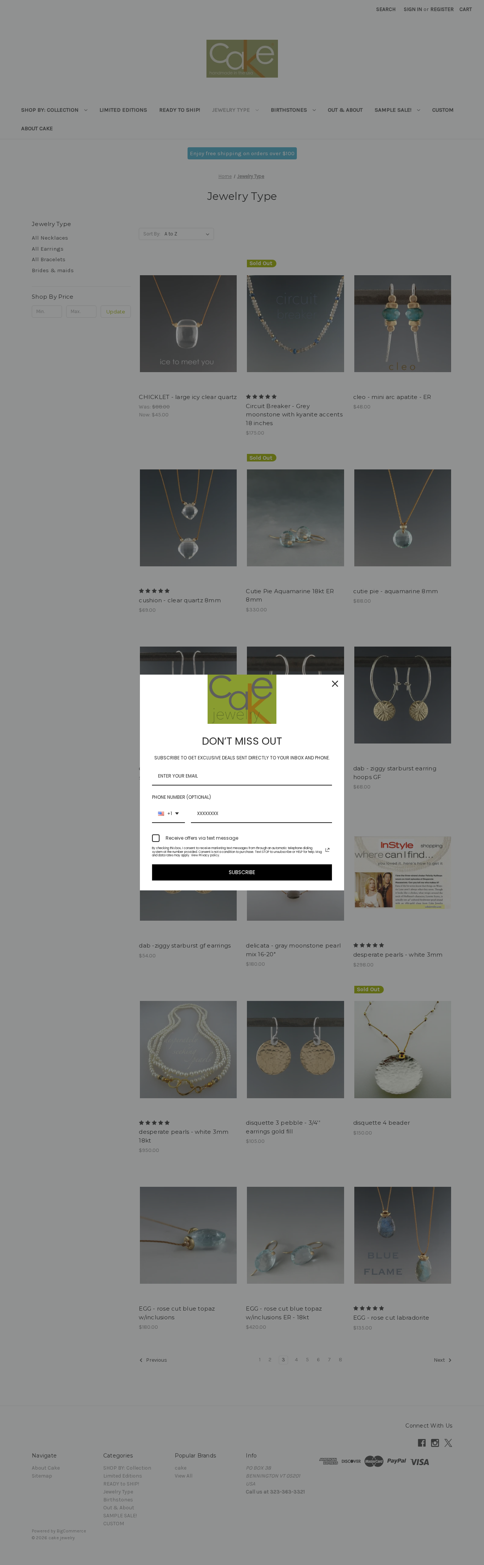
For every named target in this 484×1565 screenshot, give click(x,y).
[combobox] (168, 814)
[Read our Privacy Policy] (327, 849)
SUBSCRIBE (242, 872)
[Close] (335, 684)
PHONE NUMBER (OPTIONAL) (181, 797)
